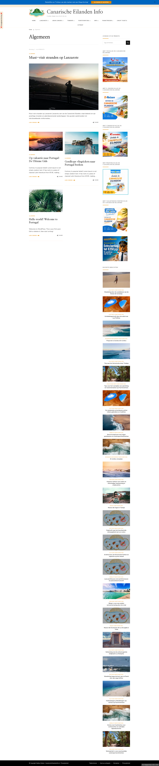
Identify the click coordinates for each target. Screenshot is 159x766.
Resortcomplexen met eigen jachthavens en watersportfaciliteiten (116, 435)
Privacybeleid (64, 763)
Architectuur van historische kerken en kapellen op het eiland (116, 555)
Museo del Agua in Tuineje (116, 508)
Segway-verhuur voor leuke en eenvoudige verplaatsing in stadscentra (116, 483)
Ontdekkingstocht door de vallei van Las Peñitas (116, 317)
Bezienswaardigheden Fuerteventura (116, 338)
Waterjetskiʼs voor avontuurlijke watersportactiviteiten (116, 752)
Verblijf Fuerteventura (116, 432)
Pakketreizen (107, 20)
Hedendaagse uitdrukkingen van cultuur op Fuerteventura (116, 701)
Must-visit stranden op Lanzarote (54, 57)
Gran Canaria (57, 20)
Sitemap (80, 25)
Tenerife (70, 20)
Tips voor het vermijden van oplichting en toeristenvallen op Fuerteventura (116, 387)
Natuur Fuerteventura (116, 528)
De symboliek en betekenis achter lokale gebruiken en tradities (116, 411)
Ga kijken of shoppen (101, 2)
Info (95, 20)
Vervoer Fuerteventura (116, 479)
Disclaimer (116, 763)
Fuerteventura (83, 20)
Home (34, 20)
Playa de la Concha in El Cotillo (116, 341)
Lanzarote (43, 20)
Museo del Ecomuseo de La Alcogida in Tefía (116, 628)
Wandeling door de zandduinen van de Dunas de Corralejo (116, 293)
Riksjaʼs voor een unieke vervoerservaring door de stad (116, 604)
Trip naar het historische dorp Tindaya (116, 363)
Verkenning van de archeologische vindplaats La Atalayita (116, 653)
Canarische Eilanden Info (75, 11)
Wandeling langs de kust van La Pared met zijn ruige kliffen (116, 677)
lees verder (33, 122)
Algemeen (32, 53)
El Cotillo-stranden (116, 459)
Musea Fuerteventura (116, 505)
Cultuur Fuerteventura (116, 408)
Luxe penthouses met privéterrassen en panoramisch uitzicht (116, 580)
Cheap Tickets (122, 20)
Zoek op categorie (105, 763)
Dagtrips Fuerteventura (116, 290)
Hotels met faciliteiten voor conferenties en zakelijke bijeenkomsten (116, 726)
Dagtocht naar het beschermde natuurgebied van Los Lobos (116, 531)
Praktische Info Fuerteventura (116, 384)
